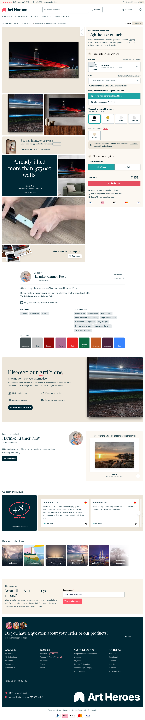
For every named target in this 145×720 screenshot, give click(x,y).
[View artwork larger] (82, 30)
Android (47, 149)
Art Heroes (115, 649)
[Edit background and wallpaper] (82, 34)
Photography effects (83, 326)
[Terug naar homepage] (14, 10)
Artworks (6, 16)
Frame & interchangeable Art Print (108, 96)
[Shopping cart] (140, 9)
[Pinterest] (19, 681)
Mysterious (34, 313)
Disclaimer (66, 710)
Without (103, 167)
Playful (24, 313)
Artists (33, 16)
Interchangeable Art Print (104, 102)
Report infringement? (79, 710)
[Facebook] (22, 681)
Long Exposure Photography (86, 317)
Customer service (84, 649)
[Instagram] (15, 681)
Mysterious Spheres (102, 326)
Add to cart (116, 183)
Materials (45, 16)
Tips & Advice (61, 16)
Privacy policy (92, 710)
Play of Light (103, 322)
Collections (20, 16)
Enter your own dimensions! (109, 86)
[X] (26, 681)
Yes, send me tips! (72, 601)
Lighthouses (93, 313)
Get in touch (133, 636)
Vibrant (45, 313)
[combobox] (66, 10)
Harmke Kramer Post (100, 31)
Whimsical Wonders (83, 330)
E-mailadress (68, 590)
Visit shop (118, 275)
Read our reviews (29, 192)
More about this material (131, 59)
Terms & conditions (54, 710)
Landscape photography (84, 322)
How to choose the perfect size (129, 76)
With (129, 167)
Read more (118, 278)
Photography (106, 313)
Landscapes (80, 313)
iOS (37, 149)
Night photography (108, 317)
